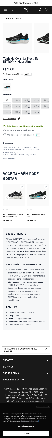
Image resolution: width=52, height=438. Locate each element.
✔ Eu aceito (26, 433)
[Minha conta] (40, 9)
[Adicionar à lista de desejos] (22, 187)
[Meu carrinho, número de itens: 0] (46, 9)
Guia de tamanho (9, 118)
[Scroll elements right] (44, 197)
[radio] (7, 87)
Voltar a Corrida (13, 18)
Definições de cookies (26, 426)
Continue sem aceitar (43, 407)
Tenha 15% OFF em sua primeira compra (20, 349)
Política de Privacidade (29, 421)
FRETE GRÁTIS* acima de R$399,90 (26, 3)
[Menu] (5, 9)
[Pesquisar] (11, 9)
